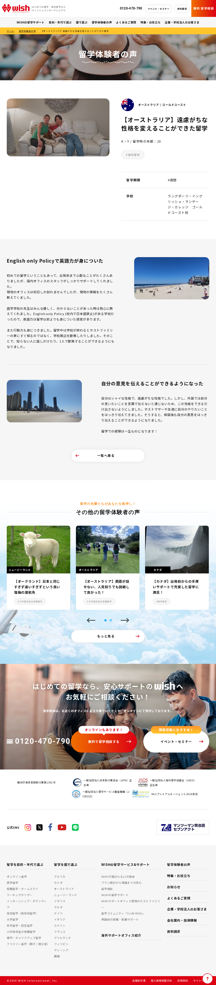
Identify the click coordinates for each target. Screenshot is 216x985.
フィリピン (61, 944)
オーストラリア (64, 889)
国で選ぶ (82, 22)
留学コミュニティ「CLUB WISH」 (123, 913)
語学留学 (12, 883)
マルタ (58, 907)
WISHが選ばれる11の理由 (118, 876)
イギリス (60, 901)
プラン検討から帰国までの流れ (121, 883)
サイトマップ (201, 980)
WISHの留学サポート (31, 22)
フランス (60, 932)
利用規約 (182, 980)
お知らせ (173, 887)
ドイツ (58, 913)
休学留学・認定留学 (20, 926)
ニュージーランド (65, 895)
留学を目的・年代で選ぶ (25, 864)
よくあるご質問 (126, 22)
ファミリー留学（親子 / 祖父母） (28, 944)
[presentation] (91, 620)
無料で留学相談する (104, 741)
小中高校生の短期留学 (21, 932)
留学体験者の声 (102, 22)
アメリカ (59, 876)
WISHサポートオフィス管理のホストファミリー (130, 904)
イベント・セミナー (159, 8)
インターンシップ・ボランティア (27, 904)
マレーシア (61, 950)
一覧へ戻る (106, 455)
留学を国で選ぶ (65, 864)
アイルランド (62, 938)
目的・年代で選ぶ (60, 22)
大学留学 (12, 919)
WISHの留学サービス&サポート (125, 864)
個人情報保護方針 (161, 980)
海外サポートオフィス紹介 (121, 935)
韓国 (57, 956)
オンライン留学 (17, 876)
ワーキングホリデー (20, 895)
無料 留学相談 (203, 8)
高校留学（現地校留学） (22, 913)
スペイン (59, 926)
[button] (105, 620)
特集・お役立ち (150, 22)
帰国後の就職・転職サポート (120, 919)
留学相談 (107, 889)
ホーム (10, 31)
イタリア (59, 919)
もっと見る (106, 636)
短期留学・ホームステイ (22, 889)
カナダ (58, 883)
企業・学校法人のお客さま (182, 22)
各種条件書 (139, 980)
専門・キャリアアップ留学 (24, 938)
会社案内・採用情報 (182, 920)
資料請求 (182, 8)
